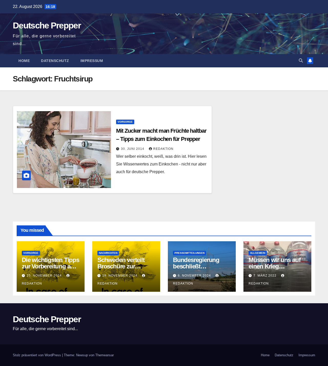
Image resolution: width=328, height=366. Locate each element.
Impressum (91, 61)
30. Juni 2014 (133, 149)
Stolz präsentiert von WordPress (37, 355)
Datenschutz (55, 61)
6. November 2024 (195, 275)
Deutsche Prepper (47, 25)
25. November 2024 (45, 275)
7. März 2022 (265, 275)
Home (24, 61)
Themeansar (104, 355)
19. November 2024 (120, 275)
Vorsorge (125, 121)
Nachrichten (108, 253)
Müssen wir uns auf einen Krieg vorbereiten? (274, 266)
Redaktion (163, 149)
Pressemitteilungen (189, 253)
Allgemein (257, 253)
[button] (301, 60)
